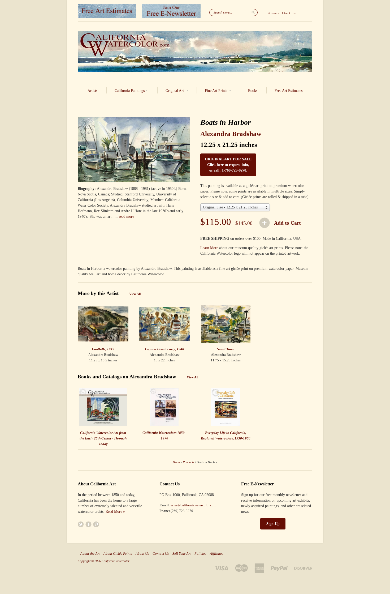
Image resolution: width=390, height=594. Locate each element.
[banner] (195, 51)
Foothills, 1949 (103, 349)
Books (252, 91)
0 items (273, 13)
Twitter (81, 524)
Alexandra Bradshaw (230, 133)
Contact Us (161, 553)
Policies (200, 553)
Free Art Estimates (288, 91)
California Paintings (130, 91)
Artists (92, 91)
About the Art (90, 553)
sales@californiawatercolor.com (193, 505)
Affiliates (216, 553)
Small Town (225, 349)
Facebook (88, 524)
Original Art (175, 91)
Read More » (115, 512)
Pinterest (96, 524)
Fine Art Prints (216, 91)
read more (126, 217)
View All (135, 294)
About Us (142, 553)
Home (176, 462)
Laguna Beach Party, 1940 (164, 349)
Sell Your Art (181, 553)
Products (188, 462)
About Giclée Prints (117, 553)
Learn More (209, 248)
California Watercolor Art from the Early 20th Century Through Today (103, 438)
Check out (289, 13)
